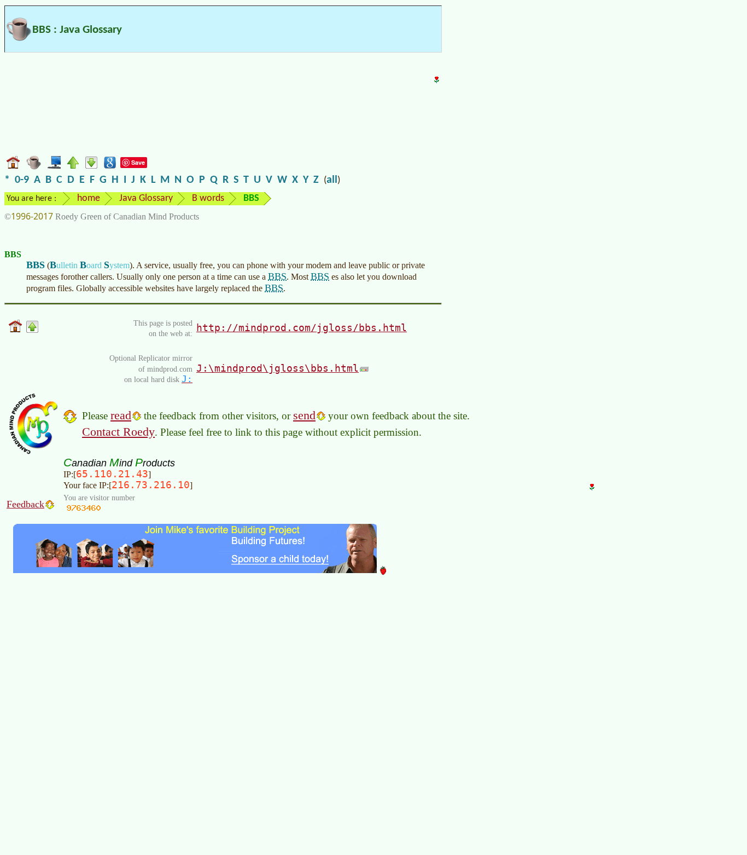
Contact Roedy (118, 431)
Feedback (25, 504)
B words (208, 198)
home (88, 198)
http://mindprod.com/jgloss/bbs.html (301, 327)
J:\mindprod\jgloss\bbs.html (277, 368)
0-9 (22, 180)
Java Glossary (146, 198)
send (304, 415)
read (120, 415)
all (331, 180)
